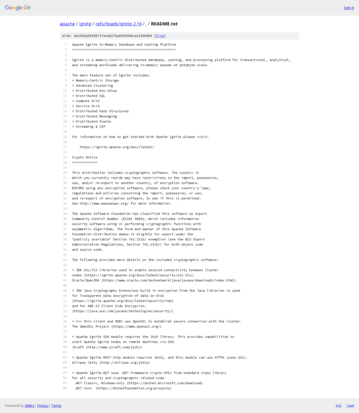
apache (67, 24)
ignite (85, 24)
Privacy (42, 405)
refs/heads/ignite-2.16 (118, 24)
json (350, 405)
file (160, 36)
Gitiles (29, 405)
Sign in (349, 7)
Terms (56, 405)
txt (338, 405)
